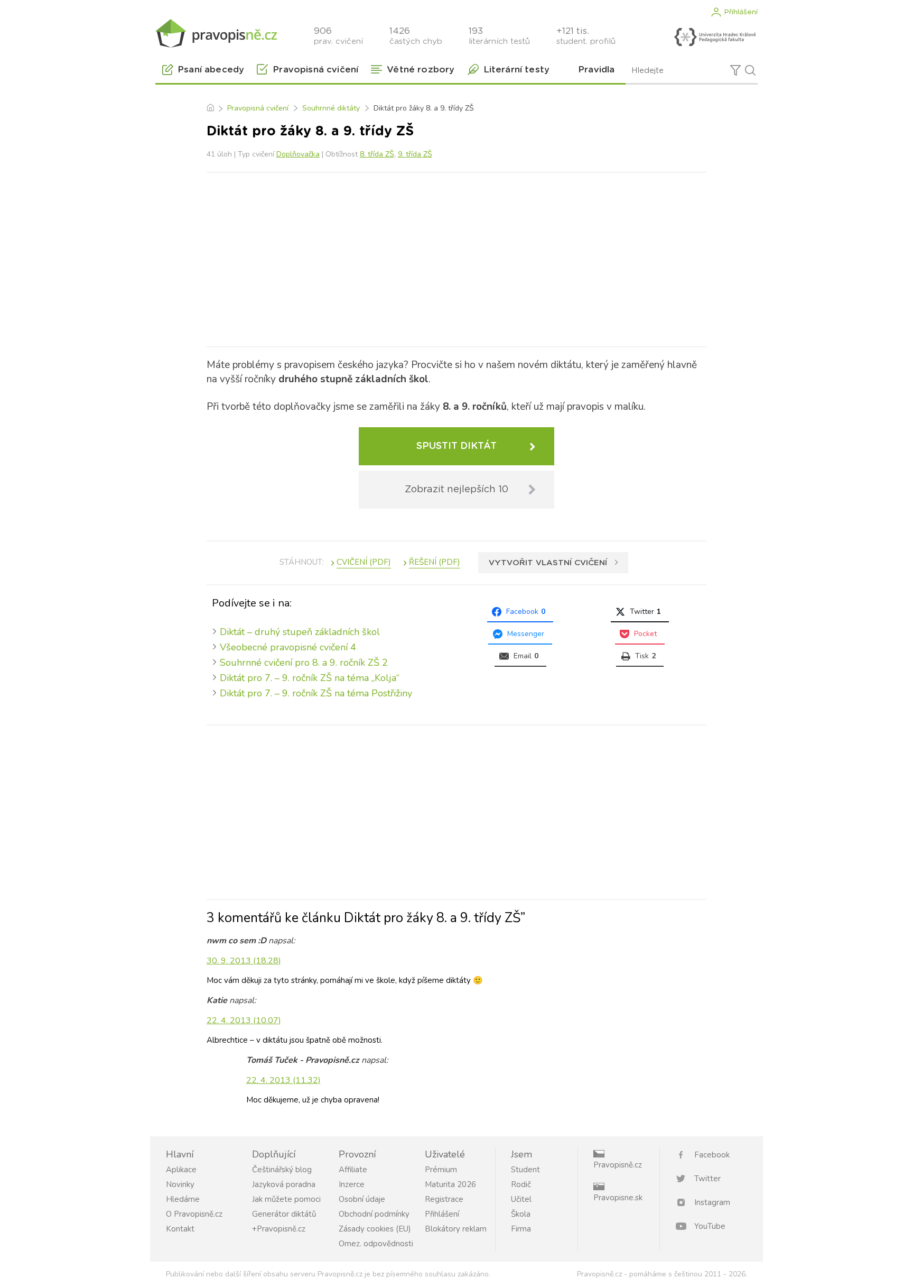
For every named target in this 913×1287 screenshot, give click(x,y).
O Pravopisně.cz (194, 1214)
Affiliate (353, 1169)
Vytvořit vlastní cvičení (548, 563)
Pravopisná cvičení (257, 108)
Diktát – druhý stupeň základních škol (300, 632)
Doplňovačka (298, 154)
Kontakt (180, 1229)
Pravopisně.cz (617, 1165)
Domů (210, 108)
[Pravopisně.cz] (216, 33)
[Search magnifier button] (750, 70)
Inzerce (352, 1184)
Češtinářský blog (282, 1169)
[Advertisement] (456, 257)
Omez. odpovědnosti (376, 1243)
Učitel (521, 1199)
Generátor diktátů (284, 1214)
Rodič (521, 1184)
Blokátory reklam (456, 1229)
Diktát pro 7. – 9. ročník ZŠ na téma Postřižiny (316, 693)
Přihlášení (741, 12)
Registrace (444, 1199)
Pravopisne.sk (617, 1197)
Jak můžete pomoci (286, 1199)
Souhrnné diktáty (331, 108)
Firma (521, 1229)
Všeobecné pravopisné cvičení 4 (288, 647)
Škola (520, 1214)
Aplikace (181, 1169)
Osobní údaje (362, 1199)
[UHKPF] (715, 37)
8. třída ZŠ (377, 154)
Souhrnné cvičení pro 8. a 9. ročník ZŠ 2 (304, 662)
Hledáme (183, 1199)
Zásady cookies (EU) (375, 1229)
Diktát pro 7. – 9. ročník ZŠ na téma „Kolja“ (309, 678)
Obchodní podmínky (374, 1214)
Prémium (441, 1169)
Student (525, 1169)
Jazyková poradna (283, 1184)
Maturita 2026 (450, 1184)
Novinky (180, 1184)
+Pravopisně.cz (278, 1229)
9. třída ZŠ (415, 154)
